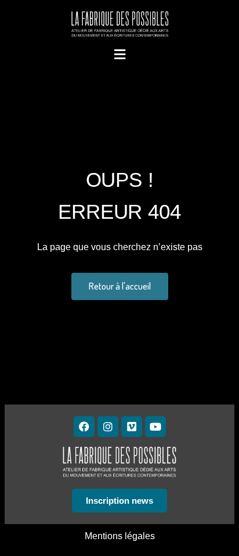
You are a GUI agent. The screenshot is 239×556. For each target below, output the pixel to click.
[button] (119, 54)
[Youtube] (155, 426)
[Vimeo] (131, 426)
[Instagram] (107, 426)
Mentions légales (120, 536)
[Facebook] (84, 426)
